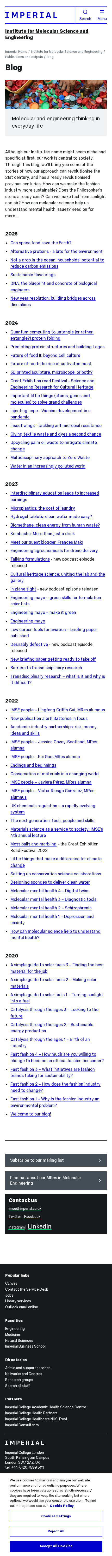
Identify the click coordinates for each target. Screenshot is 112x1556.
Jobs (9, 1295)
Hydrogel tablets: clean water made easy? (51, 516)
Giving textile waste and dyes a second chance (55, 434)
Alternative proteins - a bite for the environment (56, 251)
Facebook (32, 1216)
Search (85, 18)
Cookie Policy (62, 1506)
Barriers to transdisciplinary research (46, 667)
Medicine (12, 1334)
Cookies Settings (56, 1516)
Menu (102, 18)
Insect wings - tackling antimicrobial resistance (56, 425)
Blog (50, 57)
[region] (56, 1514)
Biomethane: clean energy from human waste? (55, 525)
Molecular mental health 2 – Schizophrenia (51, 907)
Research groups (19, 1379)
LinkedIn (40, 1226)
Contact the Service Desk (26, 1289)
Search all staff (17, 1385)
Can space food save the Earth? (40, 242)
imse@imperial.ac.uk (25, 1208)
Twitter (15, 1216)
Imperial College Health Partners (31, 1413)
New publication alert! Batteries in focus (49, 718)
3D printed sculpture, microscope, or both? (51, 372)
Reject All (56, 1531)
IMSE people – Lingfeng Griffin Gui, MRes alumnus (57, 709)
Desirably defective (29, 644)
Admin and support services (28, 1367)
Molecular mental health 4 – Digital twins (49, 890)
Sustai (16, 274)
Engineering (15, 1328)
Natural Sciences (19, 1340)
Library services (18, 1301)
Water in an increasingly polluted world (47, 466)
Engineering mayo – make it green (43, 612)
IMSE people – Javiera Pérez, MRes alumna (50, 782)
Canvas (11, 1283)
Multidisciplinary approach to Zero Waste (50, 457)
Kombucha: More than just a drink (42, 533)
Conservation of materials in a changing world (54, 773)
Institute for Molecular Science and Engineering (67, 52)
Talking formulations (30, 559)
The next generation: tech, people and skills (52, 820)
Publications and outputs (24, 57)
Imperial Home (16, 52)
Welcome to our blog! (30, 1114)
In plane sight (23, 589)
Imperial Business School (25, 1346)
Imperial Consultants (22, 1425)
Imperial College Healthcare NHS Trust (36, 1419)
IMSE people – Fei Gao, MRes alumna (45, 756)
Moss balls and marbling (33, 843)
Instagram (17, 1227)
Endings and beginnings (33, 765)
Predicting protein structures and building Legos (57, 346)
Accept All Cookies (56, 1546)
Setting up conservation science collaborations (55, 873)
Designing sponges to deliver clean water (50, 882)
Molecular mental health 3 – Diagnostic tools (53, 899)
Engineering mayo (27, 620)
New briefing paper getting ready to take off (53, 659)
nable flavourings (39, 274)
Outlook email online (21, 1307)
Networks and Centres (23, 1373)
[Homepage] (40, 15)
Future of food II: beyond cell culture (45, 355)
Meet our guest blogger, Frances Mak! (46, 542)
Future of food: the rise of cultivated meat (51, 363)
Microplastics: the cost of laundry (42, 508)
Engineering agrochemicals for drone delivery (54, 550)
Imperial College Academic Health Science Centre (45, 1407)
